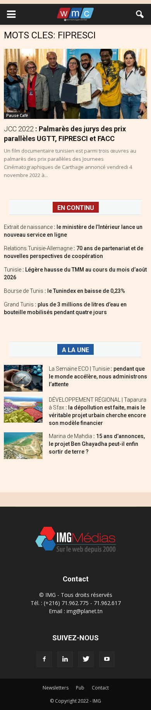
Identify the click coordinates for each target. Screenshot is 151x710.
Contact (100, 687)
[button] (140, 14)
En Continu (75, 207)
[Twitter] (86, 659)
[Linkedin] (65, 659)
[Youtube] (107, 659)
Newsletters (56, 687)
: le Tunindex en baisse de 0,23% (64, 291)
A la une (75, 350)
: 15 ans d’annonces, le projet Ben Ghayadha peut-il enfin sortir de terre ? (97, 444)
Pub (80, 687)
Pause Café (17, 115)
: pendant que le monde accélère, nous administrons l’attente (98, 376)
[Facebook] (44, 659)
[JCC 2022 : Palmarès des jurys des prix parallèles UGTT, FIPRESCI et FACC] (75, 84)
